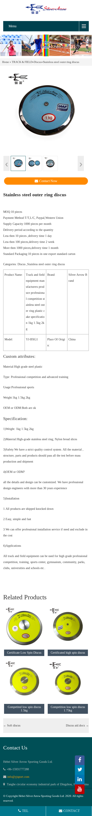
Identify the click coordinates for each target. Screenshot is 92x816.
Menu (12, 26)
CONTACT (71, 811)
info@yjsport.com (18, 776)
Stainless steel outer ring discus (46, 264)
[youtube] (80, 789)
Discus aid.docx (77, 725)
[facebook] (80, 760)
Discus (38, 62)
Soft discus (11, 725)
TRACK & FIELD (22, 62)
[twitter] (80, 770)
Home (5, 62)
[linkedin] (80, 779)
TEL (25, 811)
